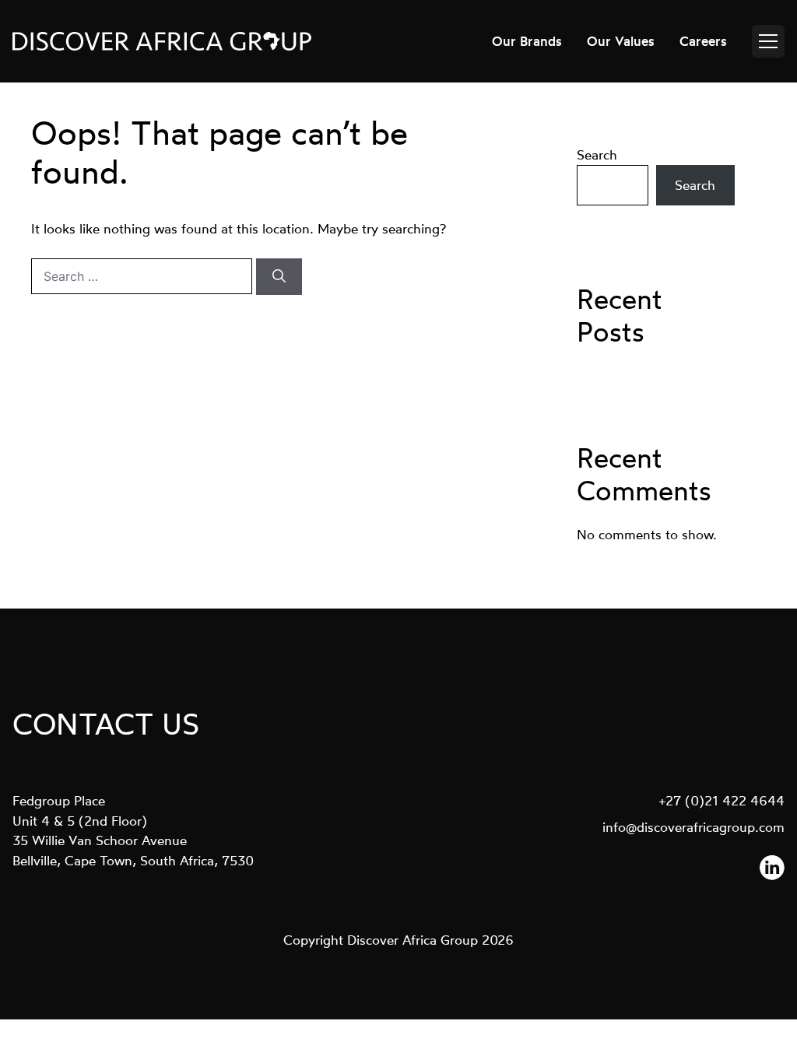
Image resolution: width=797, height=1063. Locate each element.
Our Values (621, 41)
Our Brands (527, 41)
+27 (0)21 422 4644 (722, 800)
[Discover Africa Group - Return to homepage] (161, 41)
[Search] (279, 277)
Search (597, 154)
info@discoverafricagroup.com (693, 827)
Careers (703, 41)
